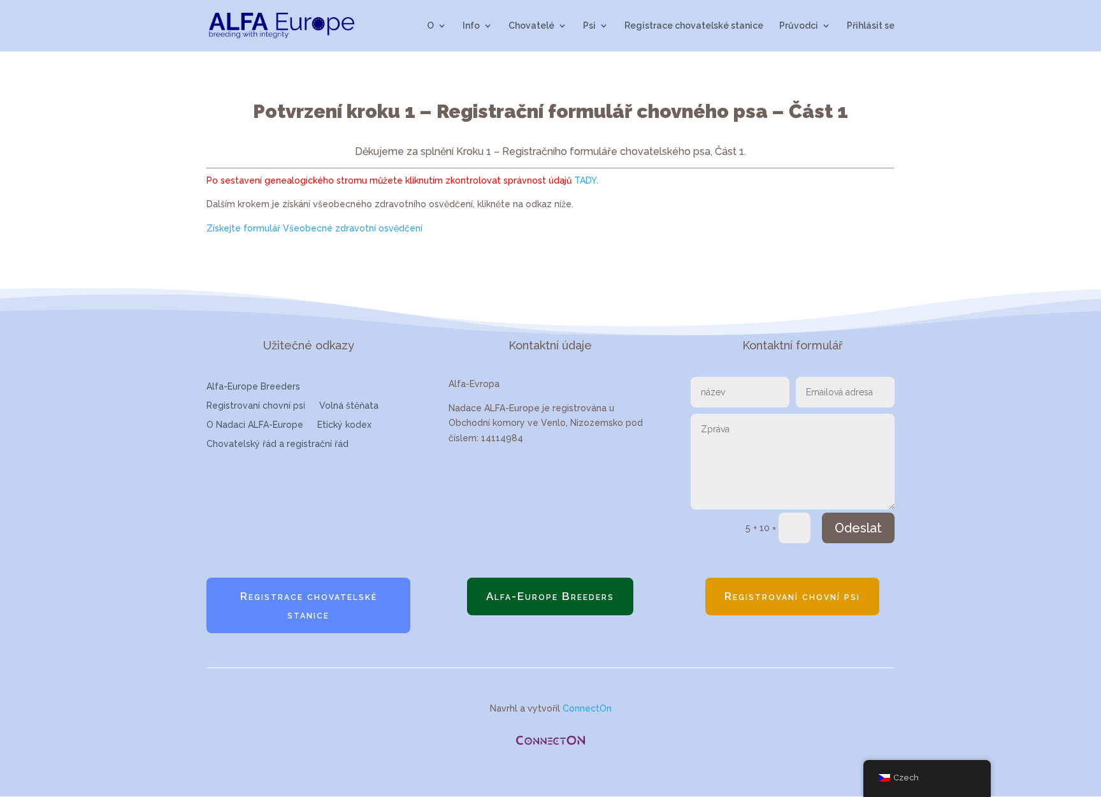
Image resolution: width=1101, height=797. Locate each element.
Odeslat (858, 528)
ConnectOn (587, 708)
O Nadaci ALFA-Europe (254, 425)
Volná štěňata (348, 406)
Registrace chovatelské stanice (693, 26)
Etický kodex (344, 425)
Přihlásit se (871, 26)
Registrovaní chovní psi (255, 406)
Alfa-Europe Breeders (253, 386)
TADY (585, 180)
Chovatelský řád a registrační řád (277, 444)
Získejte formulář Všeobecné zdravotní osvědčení (314, 228)
